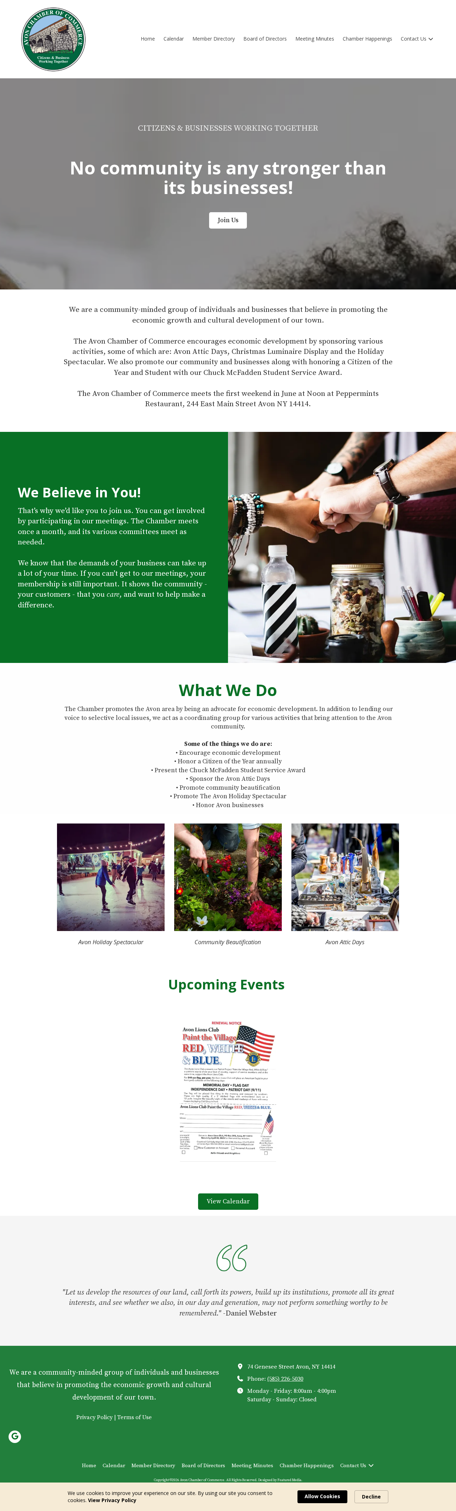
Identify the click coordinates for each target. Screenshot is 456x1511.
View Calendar (228, 1201)
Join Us (228, 220)
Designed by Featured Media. (280, 1480)
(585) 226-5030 (285, 1378)
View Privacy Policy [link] (112, 1500)
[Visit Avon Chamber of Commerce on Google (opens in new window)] (15, 1437)
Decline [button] (371, 1496)
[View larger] (228, 1090)
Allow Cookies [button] (322, 1496)
